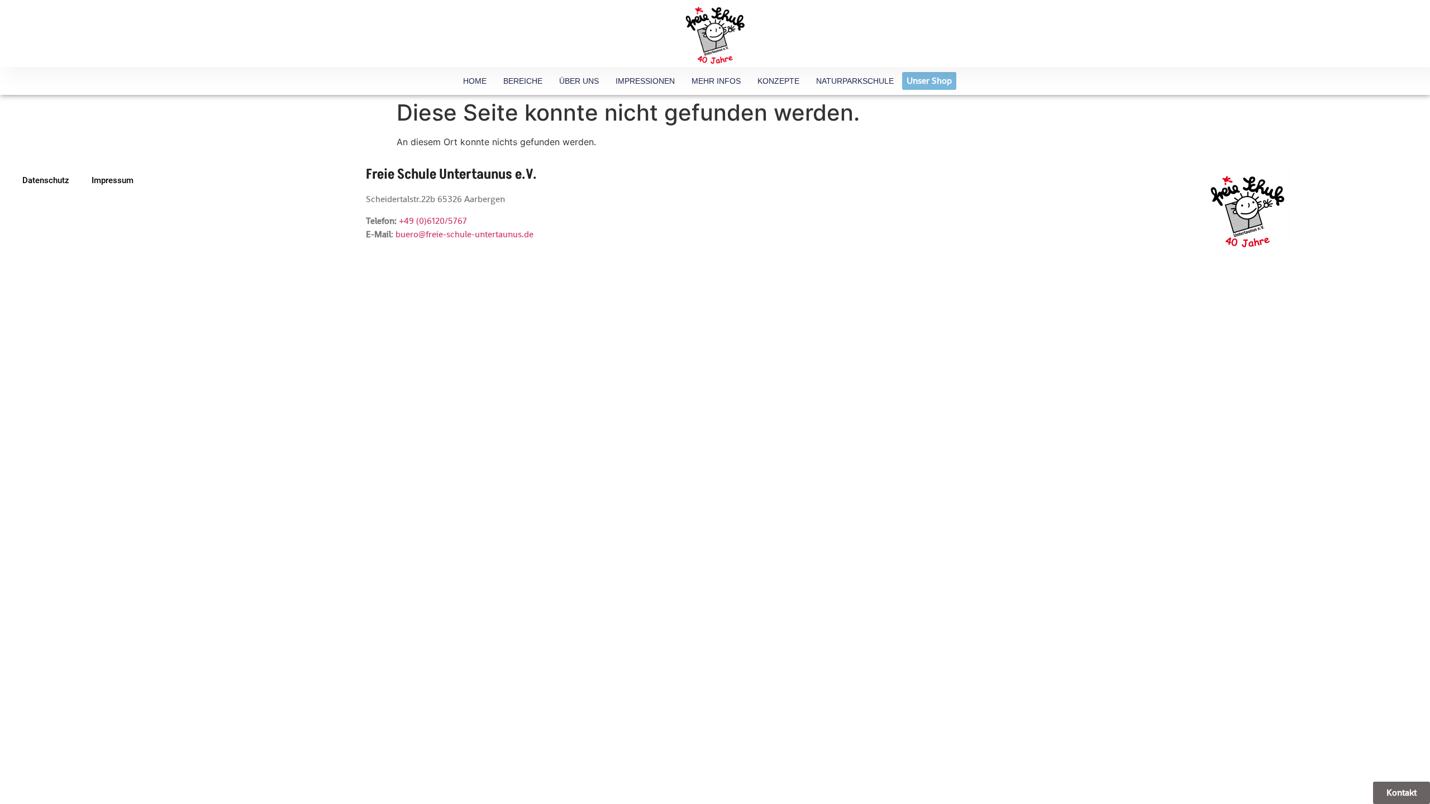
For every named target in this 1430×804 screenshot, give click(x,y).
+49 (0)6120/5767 (433, 221)
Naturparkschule (855, 80)
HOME (475, 80)
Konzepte (778, 80)
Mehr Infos (716, 80)
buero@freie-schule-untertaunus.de (464, 234)
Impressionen (645, 80)
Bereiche (522, 80)
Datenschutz (45, 180)
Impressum (113, 180)
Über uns (579, 80)
